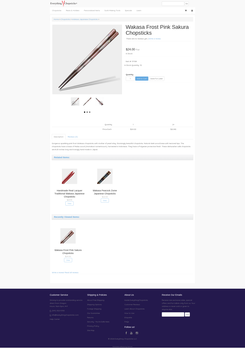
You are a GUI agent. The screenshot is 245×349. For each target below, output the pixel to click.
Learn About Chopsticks (134, 309)
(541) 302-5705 (58, 310)
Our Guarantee (93, 313)
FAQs (126, 322)
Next (101, 103)
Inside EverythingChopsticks (136, 300)
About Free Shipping (95, 300)
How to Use (129, 313)
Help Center (55, 319)
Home (56, 19)
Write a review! (58, 272)
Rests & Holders (72, 10)
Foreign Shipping (94, 309)
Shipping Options (94, 304)
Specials (128, 10)
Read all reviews (71, 272)
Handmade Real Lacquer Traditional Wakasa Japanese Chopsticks (69, 193)
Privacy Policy (93, 326)
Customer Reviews (132, 304)
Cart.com (129, 346)
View (69, 203)
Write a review (155, 39)
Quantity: (130, 74)
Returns (90, 317)
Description (58, 137)
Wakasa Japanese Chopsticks (85, 19)
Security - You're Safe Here (98, 322)
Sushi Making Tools (112, 10)
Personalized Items (92, 10)
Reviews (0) (73, 137)
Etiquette (128, 317)
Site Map (90, 330)
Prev (74, 103)
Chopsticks (56, 10)
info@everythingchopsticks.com (65, 315)
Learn (139, 10)
